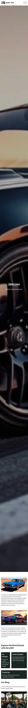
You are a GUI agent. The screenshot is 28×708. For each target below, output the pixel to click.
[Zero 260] (7, 2)
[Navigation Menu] (25, 3)
